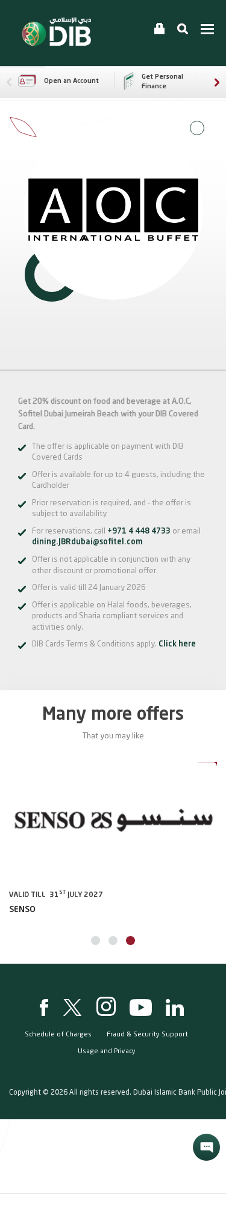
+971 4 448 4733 (139, 531)
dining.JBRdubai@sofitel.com (87, 542)
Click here (177, 644)
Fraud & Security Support (147, 1035)
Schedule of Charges (58, 1035)
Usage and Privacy (107, 1051)
